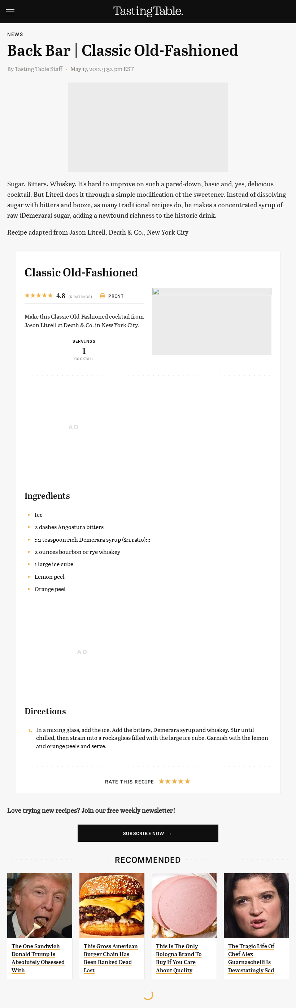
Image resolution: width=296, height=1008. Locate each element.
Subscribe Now (144, 833)
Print (116, 296)
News (15, 34)
